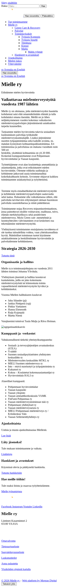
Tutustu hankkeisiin (11, 472)
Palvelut (19, 30)
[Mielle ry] (12, 15)
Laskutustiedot (9, 557)
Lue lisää (6, 435)
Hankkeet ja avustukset (27, 54)
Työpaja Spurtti (29, 39)
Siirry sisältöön (9, 2)
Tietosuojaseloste (10, 546)
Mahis (24, 48)
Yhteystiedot (14, 63)
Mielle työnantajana (11, 491)
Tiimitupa (26, 42)
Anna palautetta (9, 563)
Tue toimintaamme (18, 21)
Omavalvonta (8, 540)
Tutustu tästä (7, 255)
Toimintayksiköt (23, 33)
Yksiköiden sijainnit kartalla (16, 569)
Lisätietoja (6, 454)
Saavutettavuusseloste (12, 552)
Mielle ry (13, 24)
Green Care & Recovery (27, 27)
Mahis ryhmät (35, 51)
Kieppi (24, 45)
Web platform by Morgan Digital (39, 580)
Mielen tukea (15, 60)
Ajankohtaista (15, 57)
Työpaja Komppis (30, 36)
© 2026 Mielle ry (10, 580)
